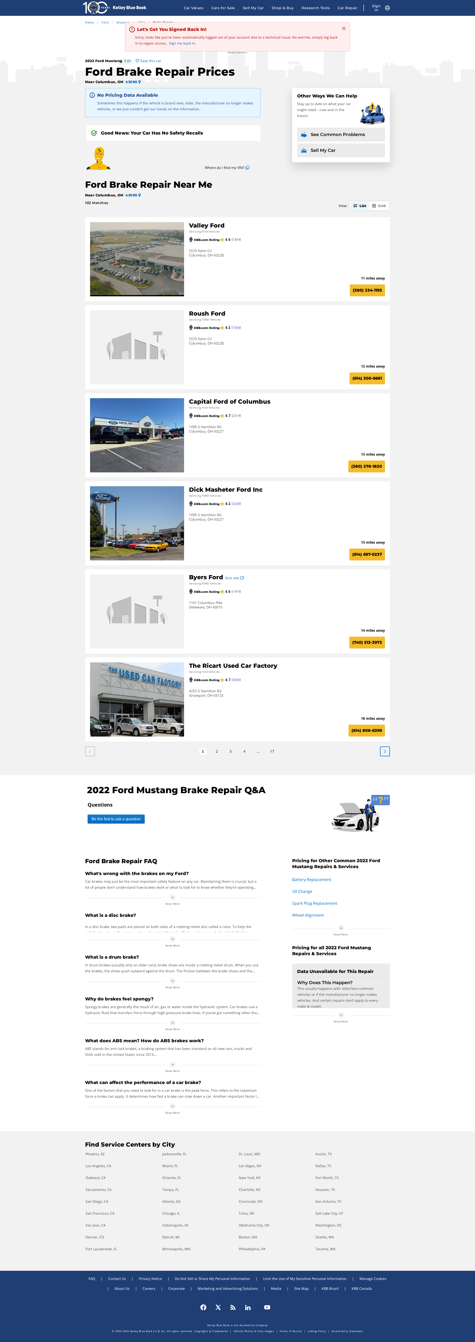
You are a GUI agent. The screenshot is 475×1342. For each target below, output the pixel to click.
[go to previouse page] (385, 751)
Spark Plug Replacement (314, 903)
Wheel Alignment (308, 915)
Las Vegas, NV (250, 1165)
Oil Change (302, 891)
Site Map (301, 1288)
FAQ (92, 1278)
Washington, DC (328, 1225)
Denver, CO (95, 1237)
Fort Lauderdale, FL (101, 1249)
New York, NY (250, 1177)
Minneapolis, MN (176, 1249)
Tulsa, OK (246, 1213)
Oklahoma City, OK (254, 1225)
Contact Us (117, 1278)
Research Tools (316, 8)
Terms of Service (291, 1331)
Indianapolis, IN (175, 1225)
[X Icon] (218, 1307)
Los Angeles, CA (98, 1165)
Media (276, 1288)
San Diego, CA (97, 1201)
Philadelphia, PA (252, 1249)
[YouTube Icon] (265, 1307)
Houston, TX (325, 1189)
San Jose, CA (96, 1225)
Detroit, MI (171, 1237)
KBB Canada (362, 1288)
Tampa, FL (170, 1189)
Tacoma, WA (325, 1249)
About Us (122, 1288)
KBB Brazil (330, 1288)
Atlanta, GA (171, 1201)
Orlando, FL (171, 1177)
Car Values (193, 8)
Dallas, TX (323, 1165)
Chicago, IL (171, 1213)
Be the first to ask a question (116, 819)
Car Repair (347, 8)
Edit (127, 60)
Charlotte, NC (250, 1189)
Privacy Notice (150, 1278)
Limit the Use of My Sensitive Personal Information (305, 1278)
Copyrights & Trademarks (211, 1331)
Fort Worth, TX (327, 1177)
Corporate (176, 1288)
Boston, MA (248, 1237)
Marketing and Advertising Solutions (228, 1288)
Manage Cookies (372, 1278)
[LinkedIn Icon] (247, 1307)
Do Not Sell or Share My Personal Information (212, 1278)
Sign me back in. (182, 43)
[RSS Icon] (233, 1307)
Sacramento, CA (99, 1189)
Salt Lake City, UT (329, 1213)
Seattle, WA (324, 1237)
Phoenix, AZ (95, 1154)
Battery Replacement (311, 879)
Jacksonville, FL (174, 1154)
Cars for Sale (223, 8)
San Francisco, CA (100, 1213)
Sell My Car (253, 8)
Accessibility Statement (347, 1331)
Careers (148, 1288)
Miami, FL (170, 1165)
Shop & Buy (283, 8)
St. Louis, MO (249, 1154)
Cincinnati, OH (250, 1201)
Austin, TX (323, 1154)
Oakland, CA (96, 1177)
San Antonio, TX (328, 1201)
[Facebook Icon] (205, 1307)
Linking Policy (317, 1331)
